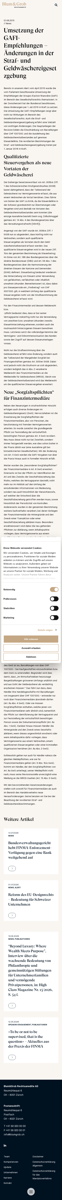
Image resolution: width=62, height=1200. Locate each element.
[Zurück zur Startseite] (14, 6)
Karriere (8, 1177)
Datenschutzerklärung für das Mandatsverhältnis (44, 1175)
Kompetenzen (11, 1161)
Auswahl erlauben (31, 648)
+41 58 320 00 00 (16, 1126)
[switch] (54, 599)
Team (7, 1156)
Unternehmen (11, 1172)
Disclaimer (38, 1156)
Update (7, 1167)
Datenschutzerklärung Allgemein (44, 1163)
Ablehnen (31, 657)
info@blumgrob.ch (14, 1134)
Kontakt (8, 1183)
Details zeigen (45, 630)
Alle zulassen (31, 639)
